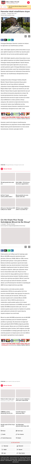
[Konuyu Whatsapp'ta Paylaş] (8, 40)
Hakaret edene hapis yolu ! (8, 399)
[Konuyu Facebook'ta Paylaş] (2, 40)
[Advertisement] (15, 146)
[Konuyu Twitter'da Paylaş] (5, 40)
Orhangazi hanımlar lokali (19, 164)
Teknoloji (13, 224)
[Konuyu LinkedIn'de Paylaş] (12, 40)
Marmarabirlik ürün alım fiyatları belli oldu (22, 195)
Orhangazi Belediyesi (9, 164)
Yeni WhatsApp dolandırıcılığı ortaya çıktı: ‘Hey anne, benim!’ (22, 426)
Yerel (15, 13)
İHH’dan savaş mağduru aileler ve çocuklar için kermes (22, 209)
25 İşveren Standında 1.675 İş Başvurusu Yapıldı (8, 208)
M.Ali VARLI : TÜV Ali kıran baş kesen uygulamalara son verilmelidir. (23, 184)
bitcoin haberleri (8, 381)
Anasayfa (4, 13)
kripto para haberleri (16, 381)
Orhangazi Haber (10, 13)
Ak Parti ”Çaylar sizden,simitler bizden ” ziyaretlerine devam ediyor (7, 196)
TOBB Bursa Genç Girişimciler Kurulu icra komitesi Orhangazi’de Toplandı (6, 414)
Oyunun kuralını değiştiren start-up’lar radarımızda (22, 399)
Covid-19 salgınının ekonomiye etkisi (21, 412)
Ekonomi (9, 224)
